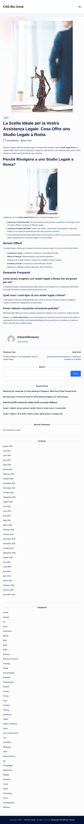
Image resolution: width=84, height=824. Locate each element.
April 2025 (7, 520)
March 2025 (7, 525)
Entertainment (8, 682)
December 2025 (9, 483)
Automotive (7, 631)
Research (6, 779)
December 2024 (9, 539)
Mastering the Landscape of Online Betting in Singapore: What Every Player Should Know (39, 391)
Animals (6, 617)
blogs (5, 645)
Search (42, 367)
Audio (5, 626)
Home (5, 728)
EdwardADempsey (28, 337)
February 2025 (8, 530)
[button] (23, 342)
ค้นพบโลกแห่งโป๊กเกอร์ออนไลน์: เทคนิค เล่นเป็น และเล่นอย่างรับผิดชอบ (30, 402)
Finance (6, 691)
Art (4, 622)
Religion (6, 775)
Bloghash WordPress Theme (62, 820)
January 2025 (8, 534)
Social (5, 784)
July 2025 (6, 507)
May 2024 (7, 571)
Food (5, 701)
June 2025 (7, 511)
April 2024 (7, 576)
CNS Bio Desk (13, 6)
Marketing (7, 747)
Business (6, 654)
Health (5, 719)
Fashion (6, 687)
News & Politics (9, 756)
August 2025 (8, 502)
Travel (5, 798)
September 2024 (9, 553)
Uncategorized (8, 803)
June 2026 (7, 455)
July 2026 (6, 451)
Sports (5, 789)
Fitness (6, 696)
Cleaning (6, 664)
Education (7, 677)
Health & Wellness (10, 724)
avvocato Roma (65, 235)
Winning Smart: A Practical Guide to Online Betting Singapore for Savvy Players (35, 397)
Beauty (5, 636)
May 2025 (7, 516)
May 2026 (7, 460)
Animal (5, 613)
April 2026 (7, 465)
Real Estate (7, 770)
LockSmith (7, 742)
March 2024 (7, 581)
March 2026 (7, 469)
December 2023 (9, 595)
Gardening (7, 715)
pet (4, 761)
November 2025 (9, 488)
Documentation (9, 673)
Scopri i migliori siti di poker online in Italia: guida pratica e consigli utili (32, 414)
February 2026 (8, 474)
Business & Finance (10, 659)
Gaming (6, 710)
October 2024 (8, 548)
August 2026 (8, 446)
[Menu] (79, 6)
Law (4, 738)
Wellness (6, 807)
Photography (8, 766)
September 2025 (9, 497)
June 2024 (7, 567)
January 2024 (8, 590)
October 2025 (8, 493)
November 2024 (9, 544)
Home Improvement (10, 733)
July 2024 (6, 562)
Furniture (6, 705)
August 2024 (8, 557)
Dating (5, 668)
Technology (7, 793)
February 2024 (8, 585)
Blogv (5, 650)
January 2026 (8, 479)
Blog (6, 118)
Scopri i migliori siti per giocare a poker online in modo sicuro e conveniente (34, 408)
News (5, 752)
